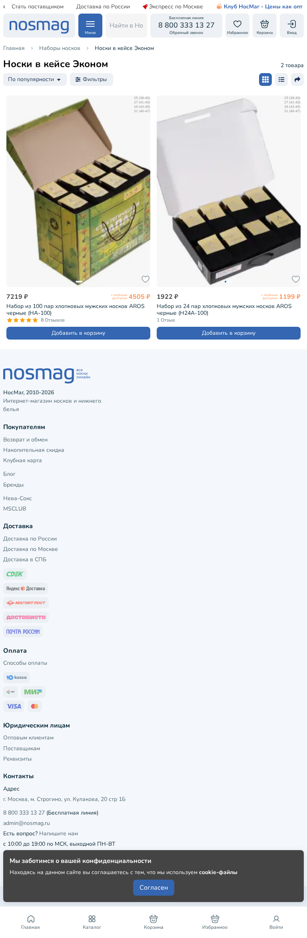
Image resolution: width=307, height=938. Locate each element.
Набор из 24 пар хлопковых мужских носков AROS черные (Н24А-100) (224, 309)
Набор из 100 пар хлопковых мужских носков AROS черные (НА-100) (75, 309)
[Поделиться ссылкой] (297, 79)
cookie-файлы (218, 872)
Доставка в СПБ (24, 559)
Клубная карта (22, 460)
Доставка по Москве (30, 549)
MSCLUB (14, 509)
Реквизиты (17, 759)
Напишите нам (58, 833)
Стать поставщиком (38, 6)
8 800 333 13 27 (24, 813)
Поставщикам (21, 748)
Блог (9, 474)
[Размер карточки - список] (281, 79)
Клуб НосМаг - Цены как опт (263, 6)
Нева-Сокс (17, 498)
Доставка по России (103, 6)
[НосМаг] (39, 26)
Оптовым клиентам (28, 737)
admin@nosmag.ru (26, 823)
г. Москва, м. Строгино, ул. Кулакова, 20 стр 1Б (64, 799)
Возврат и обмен (25, 439)
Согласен (154, 887)
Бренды (13, 485)
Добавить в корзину (78, 333)
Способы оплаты (25, 663)
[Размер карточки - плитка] (265, 79)
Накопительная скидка (33, 450)
